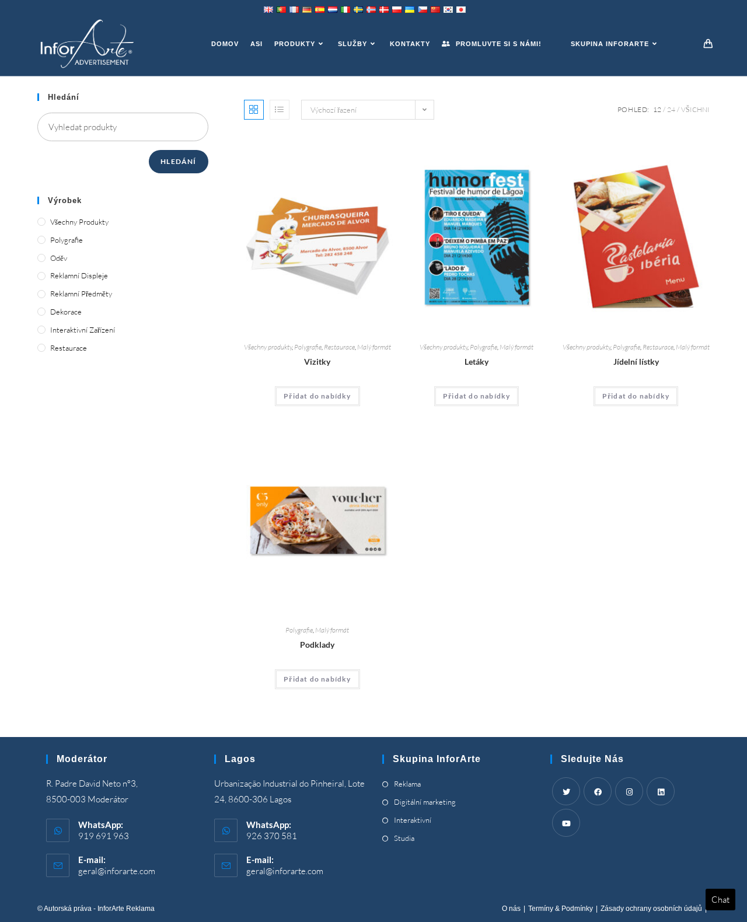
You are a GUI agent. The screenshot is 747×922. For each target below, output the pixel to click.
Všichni (695, 109)
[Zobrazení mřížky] (254, 110)
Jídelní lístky (636, 361)
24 (671, 109)
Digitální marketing (425, 801)
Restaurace (339, 347)
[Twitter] (566, 791)
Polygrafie (308, 347)
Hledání (178, 161)
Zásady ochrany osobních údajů (651, 908)
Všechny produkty (268, 347)
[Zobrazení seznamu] (279, 110)
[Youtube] (566, 823)
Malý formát (374, 347)
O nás (511, 908)
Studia (404, 838)
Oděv (58, 258)
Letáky (476, 361)
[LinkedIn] (661, 791)
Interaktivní (412, 820)
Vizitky (317, 361)
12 (657, 109)
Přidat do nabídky (317, 396)
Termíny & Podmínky (560, 908)
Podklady (317, 644)
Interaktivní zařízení (82, 329)
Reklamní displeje (79, 275)
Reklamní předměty (81, 293)
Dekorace (66, 311)
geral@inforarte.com (116, 870)
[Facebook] (598, 791)
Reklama (407, 783)
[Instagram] (629, 791)
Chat (720, 899)
